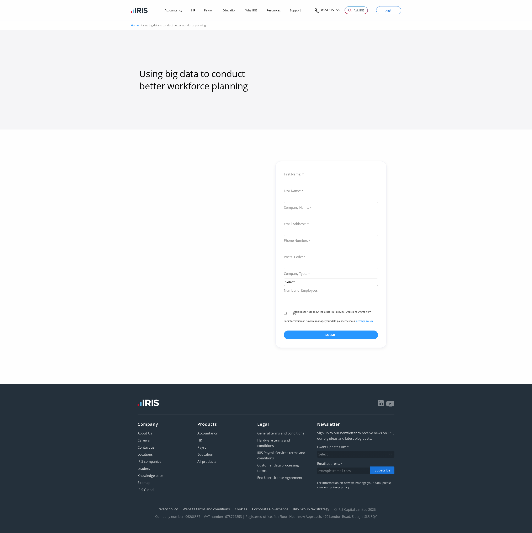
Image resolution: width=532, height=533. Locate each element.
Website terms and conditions (206, 509)
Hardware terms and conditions (273, 443)
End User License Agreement (279, 477)
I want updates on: (333, 447)
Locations (145, 454)
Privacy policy (167, 509)
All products (206, 461)
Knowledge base (150, 475)
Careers (144, 440)
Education (205, 454)
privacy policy (364, 321)
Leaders (144, 468)
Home (135, 25)
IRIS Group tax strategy (311, 509)
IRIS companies (149, 461)
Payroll (202, 447)
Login (388, 10)
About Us (145, 433)
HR (199, 440)
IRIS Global (146, 489)
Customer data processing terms (278, 468)
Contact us (146, 447)
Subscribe (382, 470)
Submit (331, 335)
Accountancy (207, 433)
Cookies (241, 509)
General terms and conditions (280, 433)
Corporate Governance (270, 509)
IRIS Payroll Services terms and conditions (281, 455)
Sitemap (144, 482)
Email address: (330, 463)
